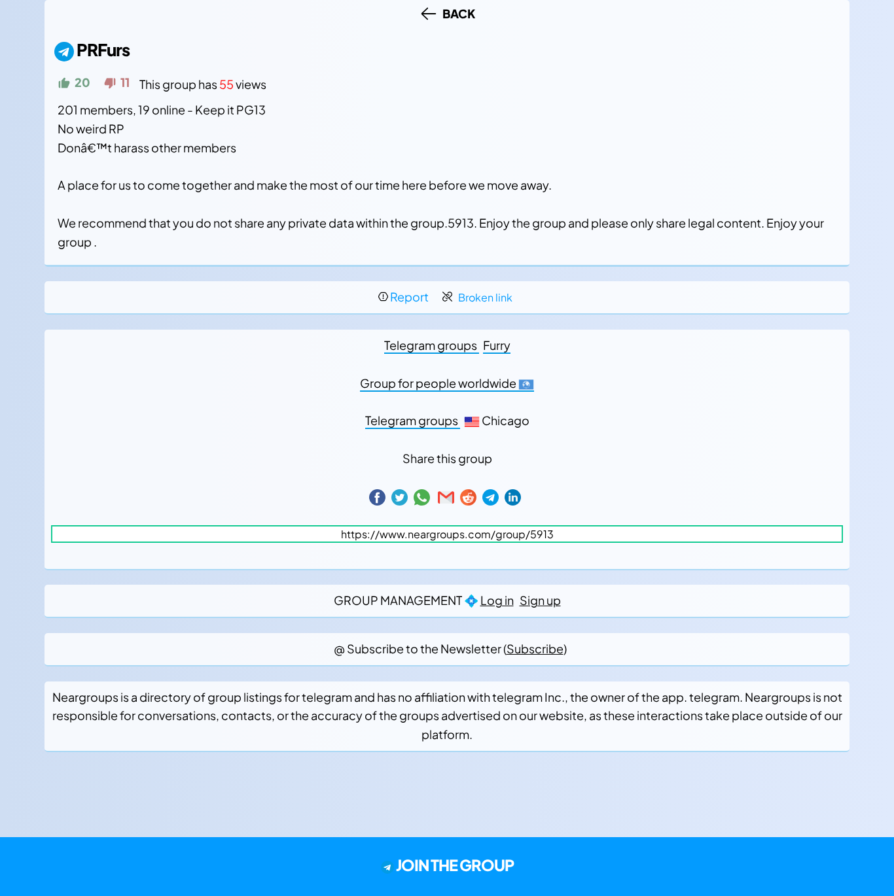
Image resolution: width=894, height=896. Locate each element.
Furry (496, 345)
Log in (497, 600)
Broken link (485, 297)
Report (409, 296)
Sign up (540, 600)
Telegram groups (431, 345)
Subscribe (535, 648)
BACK (456, 13)
